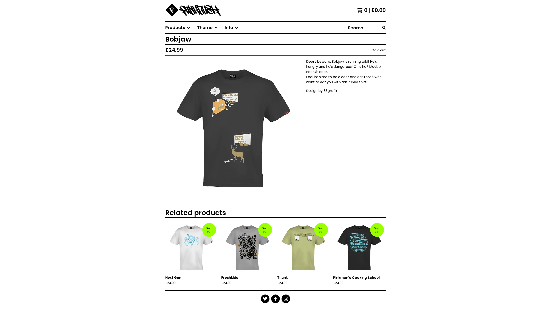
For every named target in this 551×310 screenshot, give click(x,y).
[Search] (384, 27)
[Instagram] (286, 298)
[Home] (193, 10)
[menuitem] (177, 27)
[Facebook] (275, 298)
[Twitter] (265, 298)
